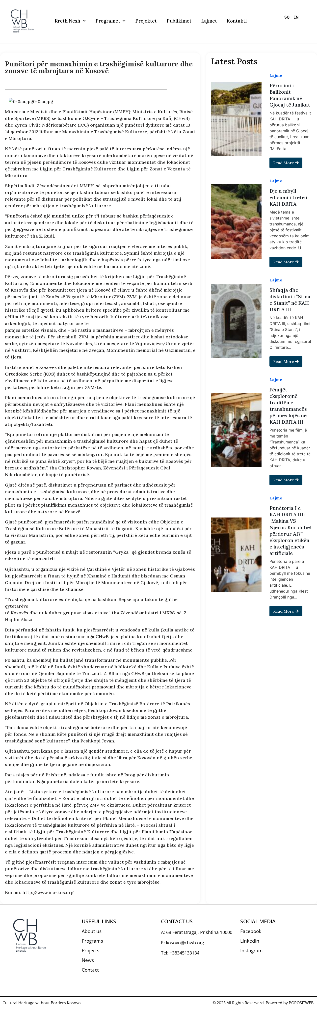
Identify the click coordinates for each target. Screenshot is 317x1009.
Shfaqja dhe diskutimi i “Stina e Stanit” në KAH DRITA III (289, 299)
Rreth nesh (67, 21)
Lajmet (209, 21)
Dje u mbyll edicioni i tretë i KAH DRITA (288, 197)
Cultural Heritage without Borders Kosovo (41, 1003)
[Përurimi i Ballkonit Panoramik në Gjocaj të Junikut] (236, 119)
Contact (90, 970)
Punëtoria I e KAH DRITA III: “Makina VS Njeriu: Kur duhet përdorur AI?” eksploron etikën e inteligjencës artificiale (290, 530)
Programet (108, 21)
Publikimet (179, 21)
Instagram (251, 950)
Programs (92, 941)
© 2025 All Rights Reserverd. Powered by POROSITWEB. (263, 1003)
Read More (283, 162)
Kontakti (237, 21)
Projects (90, 950)
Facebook (250, 931)
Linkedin (249, 941)
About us (92, 931)
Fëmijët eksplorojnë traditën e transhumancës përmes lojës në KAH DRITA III (288, 405)
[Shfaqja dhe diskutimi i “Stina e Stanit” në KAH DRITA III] (236, 321)
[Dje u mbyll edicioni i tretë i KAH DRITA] (236, 221)
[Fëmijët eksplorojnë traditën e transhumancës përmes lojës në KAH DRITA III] (236, 430)
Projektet (146, 21)
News (88, 960)
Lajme (275, 75)
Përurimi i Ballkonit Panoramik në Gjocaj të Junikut (289, 95)
